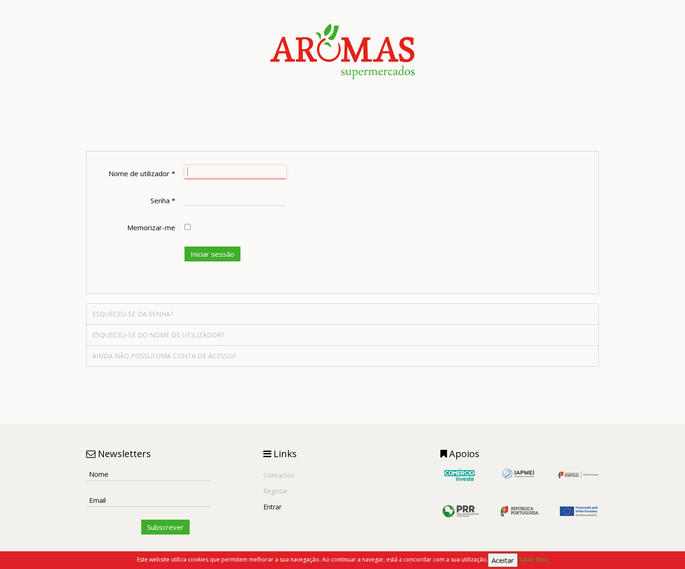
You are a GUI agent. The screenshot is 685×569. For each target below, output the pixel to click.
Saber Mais (533, 559)
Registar (275, 491)
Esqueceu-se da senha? (132, 313)
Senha (163, 200)
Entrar (272, 506)
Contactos (279, 475)
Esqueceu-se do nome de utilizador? (158, 334)
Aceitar (503, 560)
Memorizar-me (151, 227)
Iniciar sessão (212, 254)
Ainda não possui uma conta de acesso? (164, 355)
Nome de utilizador (142, 173)
